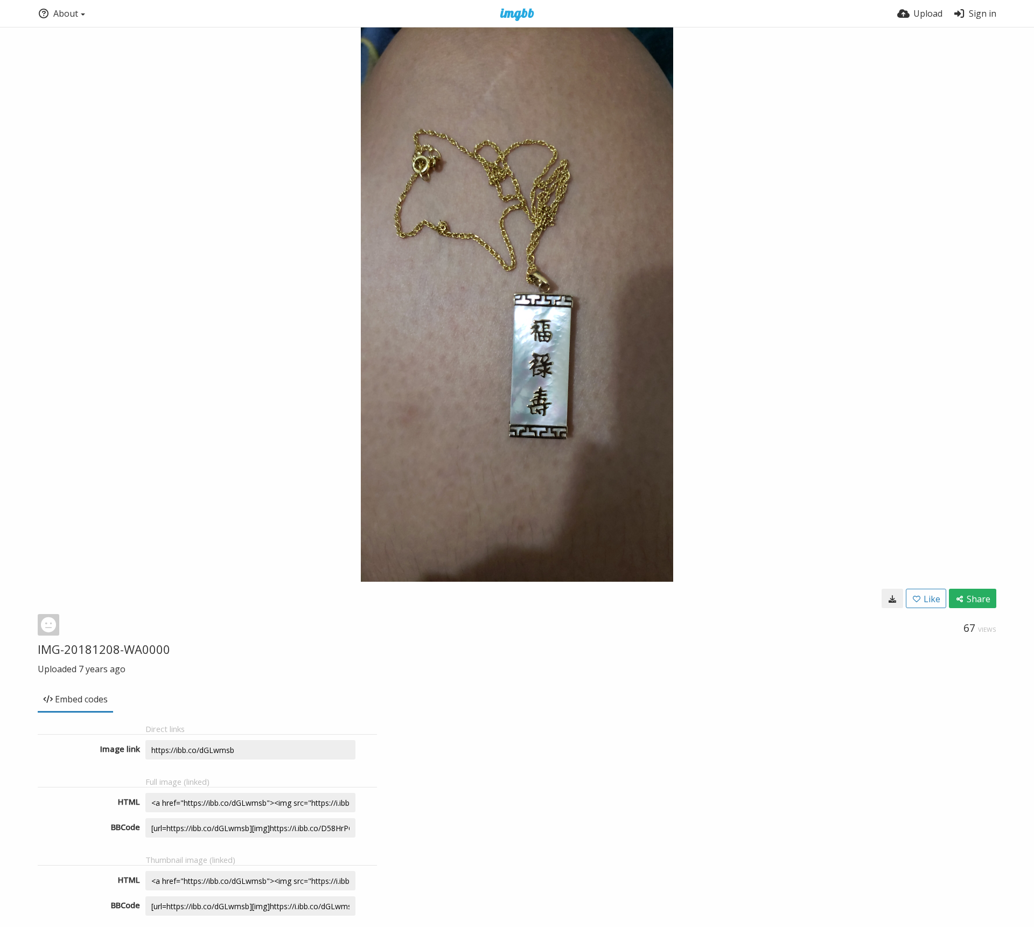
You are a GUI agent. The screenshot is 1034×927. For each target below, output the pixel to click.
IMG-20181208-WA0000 (104, 649)
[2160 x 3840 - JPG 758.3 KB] (892, 598)
